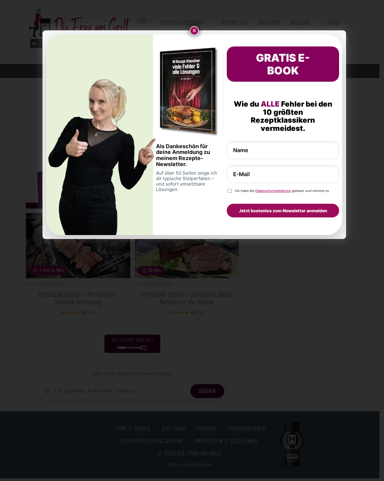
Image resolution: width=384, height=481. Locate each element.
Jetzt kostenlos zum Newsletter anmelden (283, 210)
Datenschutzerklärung (273, 191)
